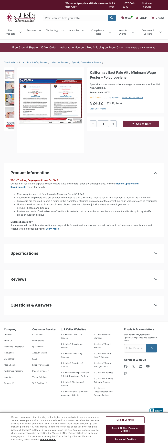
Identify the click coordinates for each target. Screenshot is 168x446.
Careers (8, 383)
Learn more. (52, 228)
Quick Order (37, 346)
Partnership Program (13, 371)
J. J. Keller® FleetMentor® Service (72, 384)
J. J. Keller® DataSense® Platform (72, 365)
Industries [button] (74, 30)
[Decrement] (93, 123)
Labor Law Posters (59, 62)
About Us (8, 340)
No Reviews (113, 97)
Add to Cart (143, 124)
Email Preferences (40, 365)
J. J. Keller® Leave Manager (102, 336)
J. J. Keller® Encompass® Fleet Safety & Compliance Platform (75, 374)
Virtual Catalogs (39, 377)
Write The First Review (132, 97)
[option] (9, 73)
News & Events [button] (122, 32)
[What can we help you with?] (112, 18)
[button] (84, 47)
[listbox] (9, 99)
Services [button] (31, 30)
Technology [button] (52, 30)
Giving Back (9, 359)
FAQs (34, 359)
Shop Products (11, 62)
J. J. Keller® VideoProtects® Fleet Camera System (103, 391)
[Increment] (113, 123)
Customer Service (147, 5)
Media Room (9, 365)
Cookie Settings (125, 419)
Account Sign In (39, 352)
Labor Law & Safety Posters (34, 62)
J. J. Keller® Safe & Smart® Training (102, 355)
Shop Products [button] (10, 32)
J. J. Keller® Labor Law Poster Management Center (74, 393)
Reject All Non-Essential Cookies (125, 429)
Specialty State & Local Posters (86, 62)
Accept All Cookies (125, 439)
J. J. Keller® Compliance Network (72, 346)
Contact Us (37, 334)
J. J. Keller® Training (103, 372)
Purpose (7, 334)
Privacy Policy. (48, 439)
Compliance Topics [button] (97, 32)
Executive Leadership (14, 346)
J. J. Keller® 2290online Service (71, 336)
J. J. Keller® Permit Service (102, 346)
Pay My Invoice (39, 371)
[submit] (151, 348)
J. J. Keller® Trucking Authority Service (103, 380)
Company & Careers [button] (148, 32)
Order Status (38, 340)
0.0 (105, 97)
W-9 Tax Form (38, 383)
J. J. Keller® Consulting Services (71, 355)
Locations (8, 377)
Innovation (9, 352)
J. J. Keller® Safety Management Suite (102, 365)
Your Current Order (158, 18)
